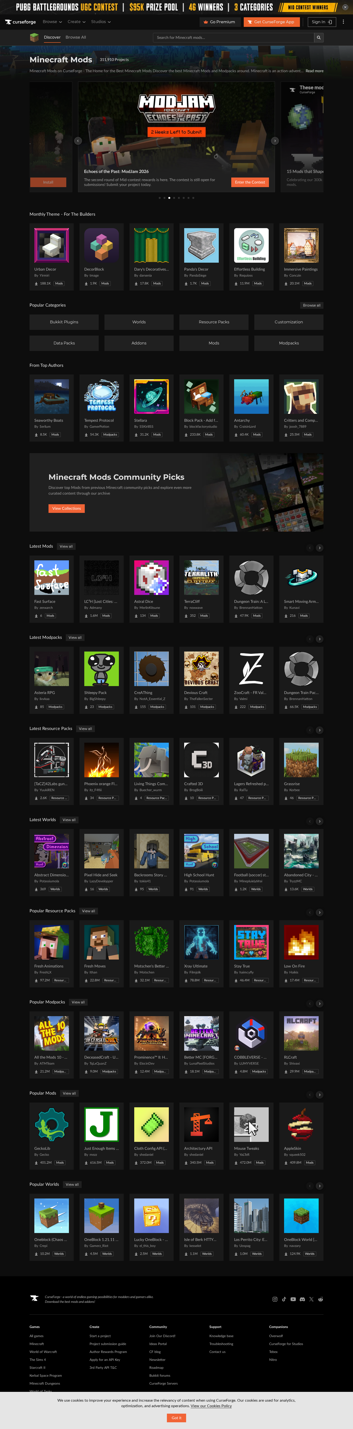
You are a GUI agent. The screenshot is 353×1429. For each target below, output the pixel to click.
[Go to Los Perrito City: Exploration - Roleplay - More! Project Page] (251, 1227)
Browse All (76, 37)
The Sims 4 (38, 1360)
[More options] (343, 22)
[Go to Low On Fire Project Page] (301, 953)
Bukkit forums (159, 1375)
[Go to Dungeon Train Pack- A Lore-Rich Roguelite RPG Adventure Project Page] (301, 680)
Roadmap (156, 1368)
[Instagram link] (275, 1299)
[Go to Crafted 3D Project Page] (201, 771)
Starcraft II (37, 1368)
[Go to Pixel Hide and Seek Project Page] (101, 862)
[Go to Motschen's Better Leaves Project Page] (151, 953)
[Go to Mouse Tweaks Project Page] (251, 1136)
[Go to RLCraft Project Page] (301, 1045)
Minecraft (37, 1344)
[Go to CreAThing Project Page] (151, 680)
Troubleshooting (221, 1344)
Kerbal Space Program (46, 1375)
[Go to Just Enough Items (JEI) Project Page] (101, 1136)
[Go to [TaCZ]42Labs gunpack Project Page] (52, 771)
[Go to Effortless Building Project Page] (251, 257)
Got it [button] (177, 1418)
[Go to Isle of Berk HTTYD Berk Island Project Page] (201, 1227)
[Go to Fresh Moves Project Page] (101, 953)
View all (66, 546)
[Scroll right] (319, 548)
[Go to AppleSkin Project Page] (301, 1136)
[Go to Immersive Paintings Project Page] (301, 257)
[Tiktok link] (284, 1299)
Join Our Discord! (162, 1336)
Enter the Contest (250, 182)
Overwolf (276, 1336)
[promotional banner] (176, 7)
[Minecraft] (34, 37)
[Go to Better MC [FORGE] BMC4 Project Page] (201, 1045)
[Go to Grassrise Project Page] (301, 771)
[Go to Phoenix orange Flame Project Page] (101, 771)
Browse (50, 21)
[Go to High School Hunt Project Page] (201, 862)
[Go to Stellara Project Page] (151, 408)
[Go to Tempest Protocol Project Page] (101, 408)
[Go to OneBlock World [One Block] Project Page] (301, 1227)
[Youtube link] (293, 1299)
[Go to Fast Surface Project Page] (52, 589)
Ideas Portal (158, 1344)
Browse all (312, 305)
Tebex (273, 1352)
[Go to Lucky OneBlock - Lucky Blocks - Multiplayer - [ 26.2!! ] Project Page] (151, 1227)
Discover (52, 37)
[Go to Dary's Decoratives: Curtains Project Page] (151, 257)
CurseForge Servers (163, 1383)
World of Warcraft (43, 1352)
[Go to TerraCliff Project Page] (201, 589)
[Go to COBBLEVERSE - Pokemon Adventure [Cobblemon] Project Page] (251, 1045)
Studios (98, 21)
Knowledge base (221, 1336)
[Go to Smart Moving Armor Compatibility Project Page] (301, 589)
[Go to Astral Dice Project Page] (151, 589)
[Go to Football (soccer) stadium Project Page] (251, 862)
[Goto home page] (21, 22)
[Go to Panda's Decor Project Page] (201, 257)
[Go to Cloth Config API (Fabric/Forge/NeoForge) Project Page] (151, 1136)
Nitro (273, 1360)
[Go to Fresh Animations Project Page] (52, 953)
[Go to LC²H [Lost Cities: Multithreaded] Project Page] (101, 589)
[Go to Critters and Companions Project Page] (301, 408)
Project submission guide (108, 1344)
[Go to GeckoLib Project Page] (52, 1136)
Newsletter (157, 1360)
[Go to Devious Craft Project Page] (201, 680)
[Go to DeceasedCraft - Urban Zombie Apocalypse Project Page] (101, 1045)
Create (74, 21)
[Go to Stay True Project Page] (251, 953)
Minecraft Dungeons (45, 1383)
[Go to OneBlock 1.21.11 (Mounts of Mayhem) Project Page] (101, 1227)
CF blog (155, 1352)
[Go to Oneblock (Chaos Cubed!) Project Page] (52, 1227)
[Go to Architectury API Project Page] (201, 1136)
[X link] (311, 1299)
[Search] (319, 37)
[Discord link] (302, 1299)
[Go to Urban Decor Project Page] (52, 257)
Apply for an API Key (105, 1360)
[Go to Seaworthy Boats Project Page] (52, 408)
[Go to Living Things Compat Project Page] (151, 771)
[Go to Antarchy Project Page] (251, 408)
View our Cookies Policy (211, 1406)
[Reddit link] (320, 1299)
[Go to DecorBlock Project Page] (101, 257)
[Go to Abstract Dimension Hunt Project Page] (52, 862)
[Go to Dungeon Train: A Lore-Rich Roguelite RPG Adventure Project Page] (251, 589)
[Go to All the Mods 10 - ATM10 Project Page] (52, 1045)
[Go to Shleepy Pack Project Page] (101, 680)
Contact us (217, 1352)
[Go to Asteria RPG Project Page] (52, 680)
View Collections (66, 508)
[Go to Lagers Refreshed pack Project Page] (251, 771)
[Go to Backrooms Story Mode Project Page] (151, 862)
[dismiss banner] (345, 7)
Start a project (100, 1336)
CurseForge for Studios (286, 1344)
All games (36, 1336)
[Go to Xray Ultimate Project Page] (201, 953)
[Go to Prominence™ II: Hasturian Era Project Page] (151, 1045)
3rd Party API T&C (103, 1368)
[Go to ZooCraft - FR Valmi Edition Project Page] (251, 680)
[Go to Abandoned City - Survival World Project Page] (301, 862)
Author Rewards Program (108, 1352)
